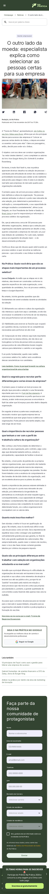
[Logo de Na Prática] (39, 5)
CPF (8, 781)
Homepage (8, 15)
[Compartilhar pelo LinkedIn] (13, 112)
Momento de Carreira (14, 794)
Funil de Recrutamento (31, 393)
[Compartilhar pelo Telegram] (45, 112)
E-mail (9, 754)
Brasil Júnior (7, 214)
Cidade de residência (14, 820)
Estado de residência (14, 807)
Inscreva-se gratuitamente (24, 886)
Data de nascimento (14, 741)
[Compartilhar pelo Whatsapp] (35, 112)
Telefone (10, 767)
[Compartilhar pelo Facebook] (24, 112)
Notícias (20, 15)
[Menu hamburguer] (4, 5)
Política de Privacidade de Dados (28, 846)
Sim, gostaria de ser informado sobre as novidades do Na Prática (26, 835)
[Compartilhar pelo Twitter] (3, 112)
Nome (9, 728)
